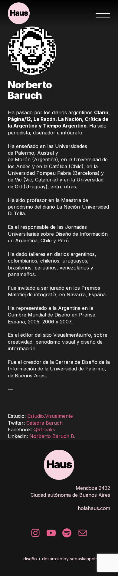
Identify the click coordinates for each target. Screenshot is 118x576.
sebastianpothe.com (90, 558)
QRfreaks (44, 429)
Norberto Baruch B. (52, 436)
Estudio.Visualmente (50, 416)
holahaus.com (94, 508)
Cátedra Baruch (44, 423)
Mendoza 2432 (93, 488)
